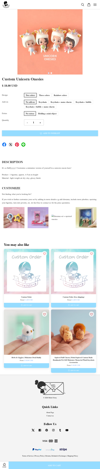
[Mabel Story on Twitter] (33, 431)
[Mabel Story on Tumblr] (60, 431)
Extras (4, 113)
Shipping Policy (72, 456)
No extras (30, 113)
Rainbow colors (60, 95)
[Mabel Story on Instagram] (53, 431)
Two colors (30, 95)
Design (5, 95)
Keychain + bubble (83, 102)
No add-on (30, 102)
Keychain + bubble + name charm (40, 106)
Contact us (50, 416)
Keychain (43, 102)
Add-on (5, 101)
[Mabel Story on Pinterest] (46, 431)
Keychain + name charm (61, 102)
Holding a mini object (47, 113)
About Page (50, 412)
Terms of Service (27, 456)
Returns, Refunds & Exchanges (56, 456)
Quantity (5, 120)
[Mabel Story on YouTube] (67, 431)
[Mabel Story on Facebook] (40, 431)
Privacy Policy (39, 456)
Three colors (44, 95)
